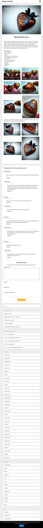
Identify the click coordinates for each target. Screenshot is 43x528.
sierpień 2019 (7, 444)
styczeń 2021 (6, 387)
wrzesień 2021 (7, 364)
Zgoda (21, 525)
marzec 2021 (6, 381)
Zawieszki (6, 501)
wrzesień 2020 (7, 401)
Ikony (5, 481)
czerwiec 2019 (7, 450)
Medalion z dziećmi (7, 313)
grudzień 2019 (7, 430)
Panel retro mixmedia (8, 323)
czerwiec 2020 (7, 411)
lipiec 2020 (6, 407)
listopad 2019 (7, 434)
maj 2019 (6, 454)
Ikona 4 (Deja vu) (11, 334)
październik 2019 (7, 437)
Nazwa (5, 282)
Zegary (5, 504)
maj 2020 (6, 414)
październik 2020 (7, 397)
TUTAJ (5, 44)
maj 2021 (6, 374)
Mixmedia (6, 484)
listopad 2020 (7, 394)
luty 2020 (6, 424)
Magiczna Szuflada (7, 1)
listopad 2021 (7, 358)
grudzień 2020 (7, 391)
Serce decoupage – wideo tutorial (14, 337)
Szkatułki (6, 488)
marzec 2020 (6, 421)
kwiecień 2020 (7, 417)
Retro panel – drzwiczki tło (9, 320)
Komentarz (7, 267)
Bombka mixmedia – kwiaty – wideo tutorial (12, 316)
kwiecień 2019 (7, 457)
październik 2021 (7, 361)
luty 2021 (6, 384)
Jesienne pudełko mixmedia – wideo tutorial (12, 326)
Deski (5, 478)
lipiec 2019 (6, 447)
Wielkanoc (6, 494)
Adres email (6, 287)
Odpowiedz (9, 191)
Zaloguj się (6, 512)
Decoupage (6, 474)
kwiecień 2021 (7, 378)
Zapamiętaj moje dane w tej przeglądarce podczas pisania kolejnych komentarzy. (22, 297)
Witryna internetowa (9, 292)
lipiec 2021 (6, 371)
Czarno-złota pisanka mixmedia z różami (15, 347)
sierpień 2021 (7, 368)
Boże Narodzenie (7, 464)
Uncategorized (7, 491)
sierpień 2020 (7, 404)
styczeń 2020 (6, 427)
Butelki (5, 468)
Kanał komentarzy (7, 518)
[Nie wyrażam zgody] (41, 524)
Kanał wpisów (7, 515)
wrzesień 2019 (7, 440)
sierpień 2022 (7, 354)
